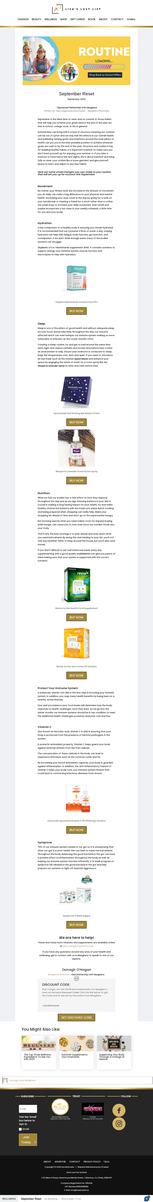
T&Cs (106, 1161)
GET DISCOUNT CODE (76, 1017)
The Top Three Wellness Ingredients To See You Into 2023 (37, 1057)
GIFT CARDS (77, 19)
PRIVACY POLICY (92, 1161)
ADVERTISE (60, 1161)
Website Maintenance (88, 1167)
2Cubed (104, 1167)
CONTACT (117, 19)
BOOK (92, 19)
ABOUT (103, 19)
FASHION (23, 19)
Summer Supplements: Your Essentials (75, 1055)
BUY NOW (76, 311)
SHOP (63, 19)
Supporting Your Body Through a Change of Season (111, 1057)
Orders (131, 19)
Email (26, 1129)
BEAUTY (36, 19)
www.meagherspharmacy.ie (78, 946)
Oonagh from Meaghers (22, 1080)
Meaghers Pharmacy (59, 974)
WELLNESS (51, 19)
